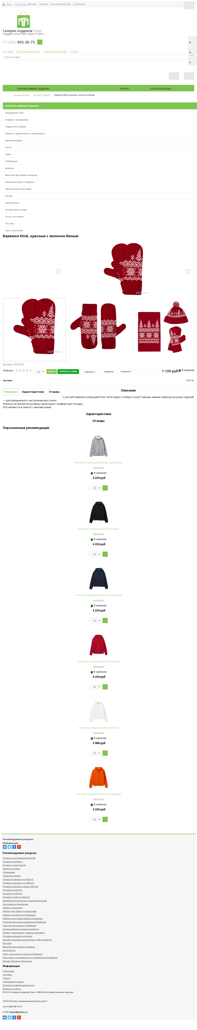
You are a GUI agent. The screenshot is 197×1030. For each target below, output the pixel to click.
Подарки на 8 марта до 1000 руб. (19, 883)
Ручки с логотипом (14, 216)
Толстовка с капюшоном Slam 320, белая (98, 727)
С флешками (9, 872)
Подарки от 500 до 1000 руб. (16, 897)
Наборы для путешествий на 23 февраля (23, 918)
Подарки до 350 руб (12, 890)
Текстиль (9, 223)
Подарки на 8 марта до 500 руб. (18, 879)
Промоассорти (12, 202)
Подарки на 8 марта (12, 861)
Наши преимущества (60, 4)
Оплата (74, 51)
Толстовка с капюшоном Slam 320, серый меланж (99, 462)
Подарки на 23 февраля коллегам (19, 858)
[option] (123, 281)
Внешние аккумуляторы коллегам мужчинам (25, 900)
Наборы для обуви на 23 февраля (19, 915)
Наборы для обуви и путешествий (19, 911)
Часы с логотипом (14, 230)
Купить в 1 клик (68, 371)
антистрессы (9, 950)
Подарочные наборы (15, 126)
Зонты (8, 147)
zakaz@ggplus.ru (18, 1011)
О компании (79, 4)
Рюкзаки (7, 943)
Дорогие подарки (13, 140)
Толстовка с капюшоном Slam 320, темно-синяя (99, 595)
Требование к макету (28, 51)
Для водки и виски (12, 875)
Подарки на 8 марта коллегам (17, 936)
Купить (52, 371)
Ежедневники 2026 (14, 112)
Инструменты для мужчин (15, 904)
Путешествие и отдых (16, 209)
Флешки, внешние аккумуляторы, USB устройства (27, 939)
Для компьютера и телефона (19, 182)
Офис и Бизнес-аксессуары (18, 189)
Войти (9, 4)
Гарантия (43, 4)
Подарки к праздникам (16, 119)
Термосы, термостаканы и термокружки (25, 133)
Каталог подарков (84, 88)
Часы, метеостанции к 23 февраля (19, 925)
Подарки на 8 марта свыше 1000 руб (20, 886)
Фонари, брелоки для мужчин (17, 961)
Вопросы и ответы (12, 988)
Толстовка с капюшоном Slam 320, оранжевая (98, 794)
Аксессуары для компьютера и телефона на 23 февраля (30, 957)
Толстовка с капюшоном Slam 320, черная (98, 528)
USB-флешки (11, 161)
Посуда (8, 195)
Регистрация (20, 4)
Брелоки (9, 168)
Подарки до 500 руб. (12, 893)
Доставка (32, 4)
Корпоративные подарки (33, 88)
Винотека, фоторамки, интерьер (21, 175)
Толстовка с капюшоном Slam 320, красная (98, 661)
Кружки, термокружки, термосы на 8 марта (24, 932)
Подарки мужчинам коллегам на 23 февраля (24, 922)
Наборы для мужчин (12, 907)
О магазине (8, 971)
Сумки (8, 154)
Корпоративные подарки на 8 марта (21, 929)
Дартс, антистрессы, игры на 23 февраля (22, 954)
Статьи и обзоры (160, 88)
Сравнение (108, 372)
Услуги (124, 88)
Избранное (125, 372)
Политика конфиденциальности (18, 985)
